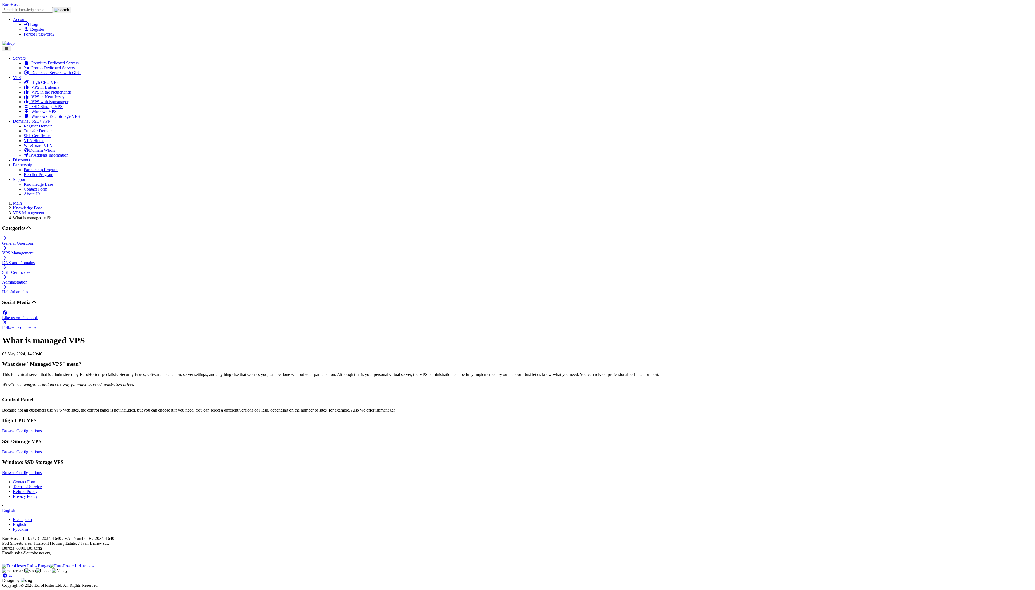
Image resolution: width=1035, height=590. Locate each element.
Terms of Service (27, 486)
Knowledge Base (38, 184)
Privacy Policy (25, 496)
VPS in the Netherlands (50, 92)
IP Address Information (48, 155)
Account (20, 19)
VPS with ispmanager (48, 101)
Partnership (22, 165)
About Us (32, 194)
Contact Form (35, 189)
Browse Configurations (22, 431)
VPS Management (28, 213)
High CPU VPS (44, 82)
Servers (19, 58)
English (8, 510)
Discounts (21, 160)
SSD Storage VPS (46, 106)
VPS (17, 77)
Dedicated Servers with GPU (55, 72)
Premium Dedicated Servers (54, 63)
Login (34, 24)
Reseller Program (38, 174)
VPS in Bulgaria (44, 87)
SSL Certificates (37, 135)
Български (22, 519)
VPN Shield (34, 140)
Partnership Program (41, 169)
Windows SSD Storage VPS (54, 116)
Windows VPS (43, 111)
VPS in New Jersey (47, 97)
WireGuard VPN (38, 145)
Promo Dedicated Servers (52, 67)
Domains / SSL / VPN (32, 121)
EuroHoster (12, 4)
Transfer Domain (38, 131)
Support (19, 179)
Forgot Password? (39, 34)
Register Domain (38, 126)
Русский (20, 529)
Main (17, 203)
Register (36, 29)
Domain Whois (42, 150)
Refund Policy (25, 491)
